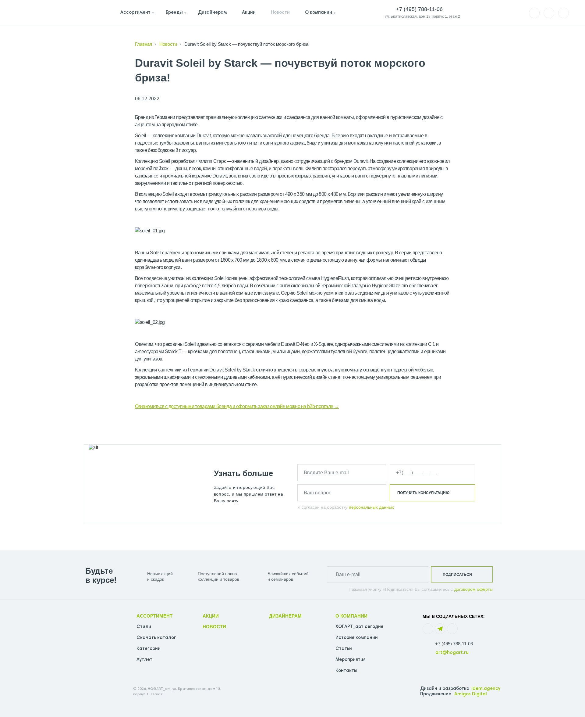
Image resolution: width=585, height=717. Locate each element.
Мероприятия (350, 660)
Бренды (174, 12)
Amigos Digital (470, 694)
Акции (249, 12)
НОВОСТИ (214, 626)
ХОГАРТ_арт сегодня (359, 627)
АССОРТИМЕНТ (154, 615)
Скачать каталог (156, 638)
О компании (318, 12)
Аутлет (144, 660)
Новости (280, 12)
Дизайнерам (212, 12)
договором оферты (473, 589)
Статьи (343, 649)
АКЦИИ (211, 615)
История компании (356, 638)
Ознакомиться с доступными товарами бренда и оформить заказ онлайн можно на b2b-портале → (237, 406)
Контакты (346, 671)
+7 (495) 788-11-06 (454, 643)
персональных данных (371, 507)
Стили (143, 627)
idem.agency (485, 689)
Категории (148, 649)
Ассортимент (135, 12)
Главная (143, 44)
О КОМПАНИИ (351, 615)
